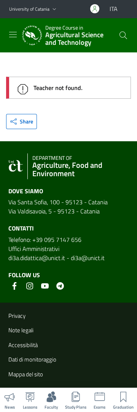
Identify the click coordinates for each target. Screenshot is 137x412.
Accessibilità (23, 345)
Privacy (16, 315)
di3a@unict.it (88, 257)
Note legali (20, 330)
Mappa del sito (25, 374)
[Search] (123, 35)
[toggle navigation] (13, 34)
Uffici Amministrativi (33, 248)
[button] (54, 9)
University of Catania (29, 9)
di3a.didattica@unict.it (36, 257)
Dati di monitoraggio (32, 359)
